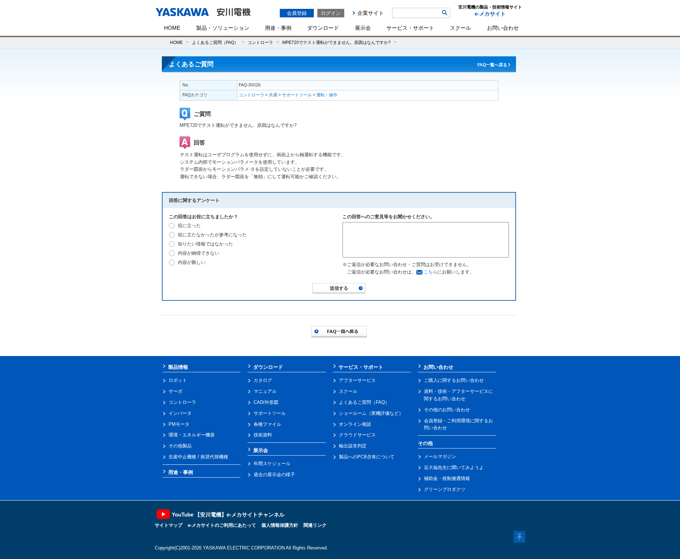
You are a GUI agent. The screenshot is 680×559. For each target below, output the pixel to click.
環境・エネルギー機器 (192, 434)
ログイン (331, 13)
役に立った (189, 225)
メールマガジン (440, 456)
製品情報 (178, 367)
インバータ (180, 413)
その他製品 (180, 445)
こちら (430, 272)
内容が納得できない (198, 253)
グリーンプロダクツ (444, 489)
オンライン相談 (355, 424)
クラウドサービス (357, 434)
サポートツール (297, 94)
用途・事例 (278, 28)
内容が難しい (191, 262)
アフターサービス (357, 380)
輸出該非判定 (353, 445)
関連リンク (315, 525)
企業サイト (370, 13)
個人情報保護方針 (279, 525)
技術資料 (263, 434)
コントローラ (260, 42)
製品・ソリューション (222, 28)
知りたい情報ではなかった (205, 244)
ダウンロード (323, 28)
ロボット (178, 380)
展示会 (363, 28)
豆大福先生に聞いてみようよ (454, 467)
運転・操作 (327, 94)
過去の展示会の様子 (274, 474)
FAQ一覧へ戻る (492, 64)
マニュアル (265, 391)
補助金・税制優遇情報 (447, 478)
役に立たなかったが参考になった (212, 234)
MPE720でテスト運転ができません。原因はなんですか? (336, 42)
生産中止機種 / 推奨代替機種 (198, 456)
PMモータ (179, 424)
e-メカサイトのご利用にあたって (222, 525)
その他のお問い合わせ (447, 409)
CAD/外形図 (266, 402)
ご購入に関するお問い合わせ (454, 380)
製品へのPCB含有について (367, 456)
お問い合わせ (503, 28)
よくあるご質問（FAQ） (215, 42)
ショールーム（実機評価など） (371, 413)
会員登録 (297, 13)
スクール (460, 28)
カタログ (263, 380)
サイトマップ (168, 525)
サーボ (175, 391)
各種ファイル (267, 424)
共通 (273, 94)
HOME (172, 28)
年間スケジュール (272, 463)
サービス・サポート (410, 28)
